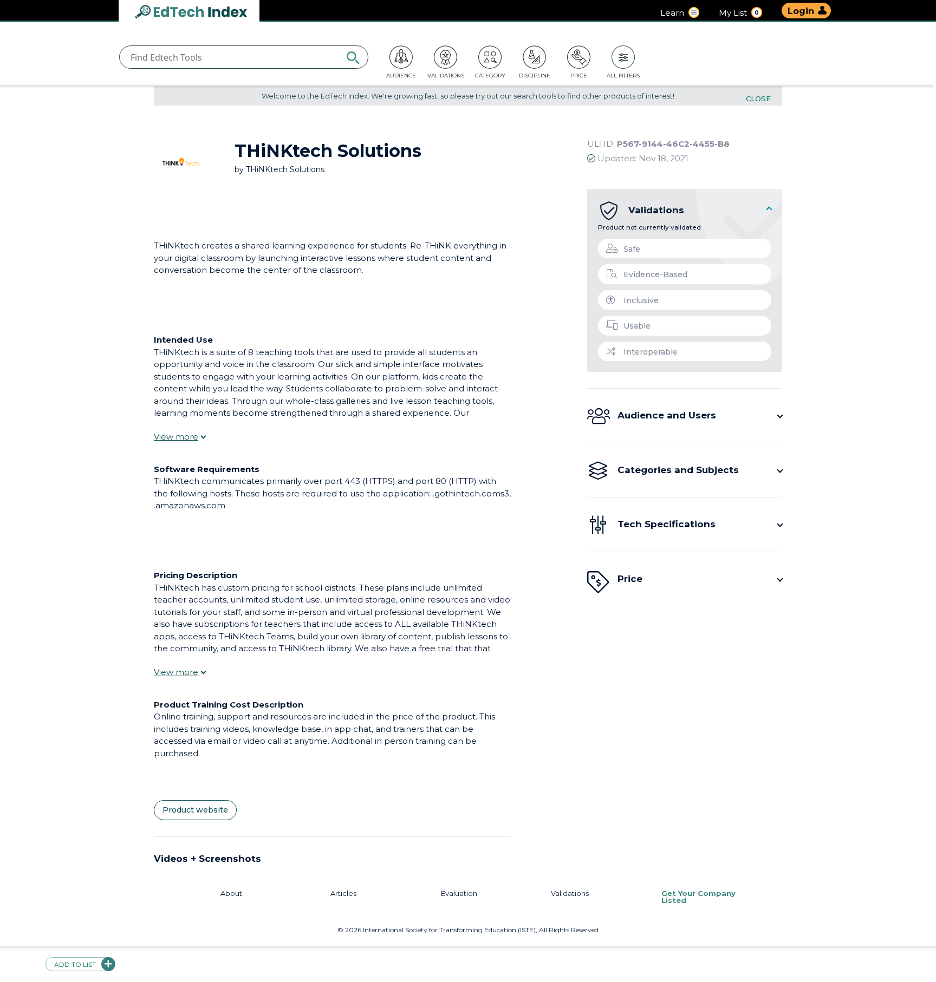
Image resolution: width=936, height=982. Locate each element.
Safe (631, 249)
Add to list (75, 964)
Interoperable (650, 352)
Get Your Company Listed (698, 893)
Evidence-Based (655, 274)
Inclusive (641, 300)
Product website (195, 810)
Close (758, 98)
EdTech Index (200, 13)
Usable (637, 326)
